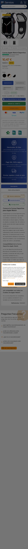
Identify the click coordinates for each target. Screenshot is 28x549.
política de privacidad (10, 278)
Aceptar (11, 284)
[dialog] (14, 274)
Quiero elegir (5, 280)
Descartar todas (20, 284)
